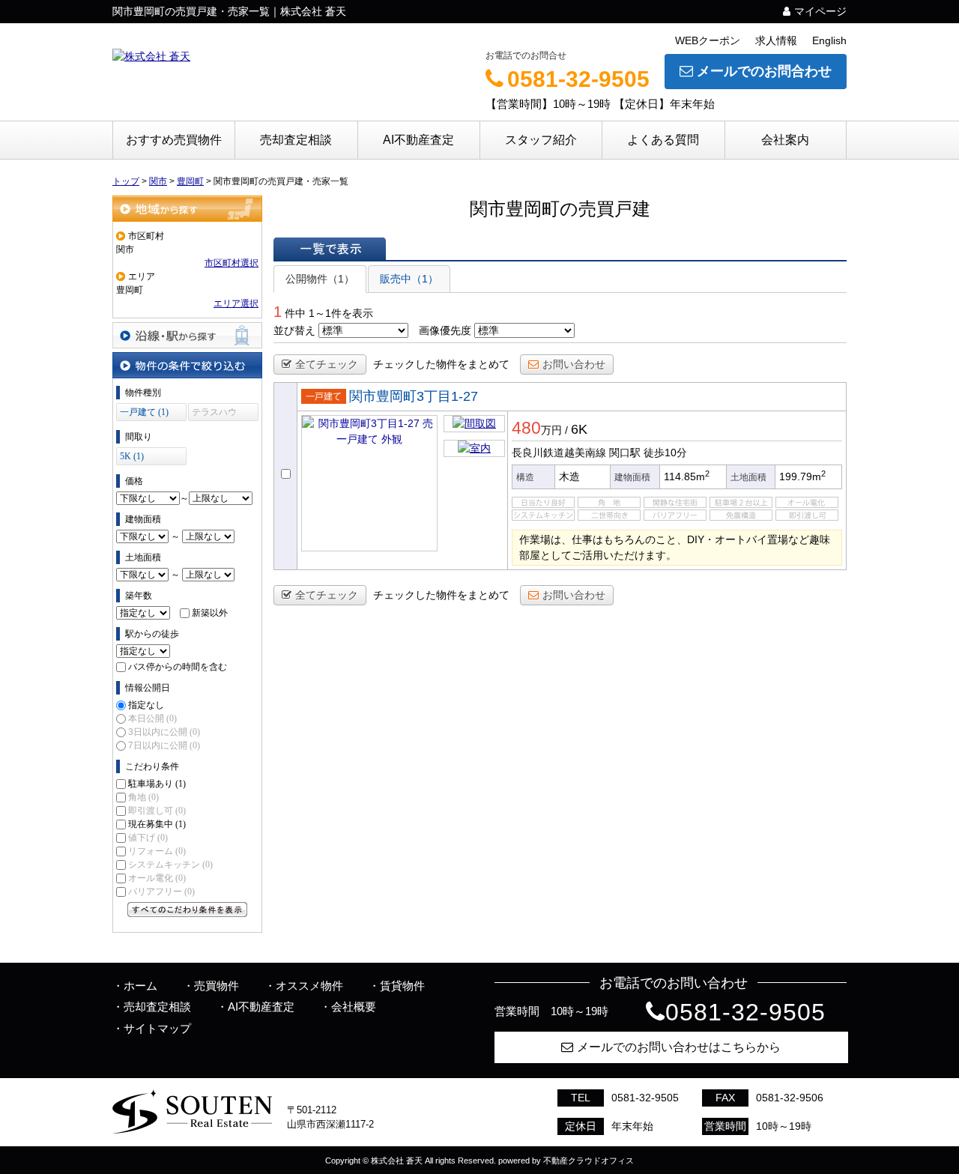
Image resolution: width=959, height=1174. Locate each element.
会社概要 (353, 1006)
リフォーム (157, 851)
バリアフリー (161, 891)
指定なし (146, 705)
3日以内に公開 (164, 732)
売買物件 (216, 985)
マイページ (820, 11)
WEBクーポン (707, 40)
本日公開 (152, 718)
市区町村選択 (231, 263)
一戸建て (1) (144, 412)
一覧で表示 (329, 248)
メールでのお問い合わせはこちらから (679, 1047)
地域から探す (187, 209)
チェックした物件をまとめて (441, 364)
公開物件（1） (319, 279)
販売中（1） (409, 279)
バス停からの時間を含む (177, 667)
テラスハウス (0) (214, 414)
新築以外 (210, 613)
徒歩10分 (665, 453)
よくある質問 (663, 139)
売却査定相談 (296, 139)
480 (526, 428)
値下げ (148, 837)
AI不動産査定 (418, 139)
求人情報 (776, 40)
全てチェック (326, 364)
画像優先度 (445, 330)
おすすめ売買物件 (174, 139)
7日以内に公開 (164, 745)
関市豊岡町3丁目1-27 (413, 396)
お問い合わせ (573, 364)
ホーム (140, 985)
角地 (143, 797)
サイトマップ (157, 1028)
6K (579, 429)
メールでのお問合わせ (764, 71)
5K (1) (132, 456)
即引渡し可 (157, 810)
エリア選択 (236, 303)
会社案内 (785, 139)
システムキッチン (170, 864)
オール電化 (157, 878)
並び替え (294, 330)
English (829, 40)
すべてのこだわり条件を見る (187, 909)
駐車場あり (157, 783)
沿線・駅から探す (187, 335)
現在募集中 (157, 824)
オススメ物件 (309, 985)
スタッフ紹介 (541, 139)
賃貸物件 (402, 985)
